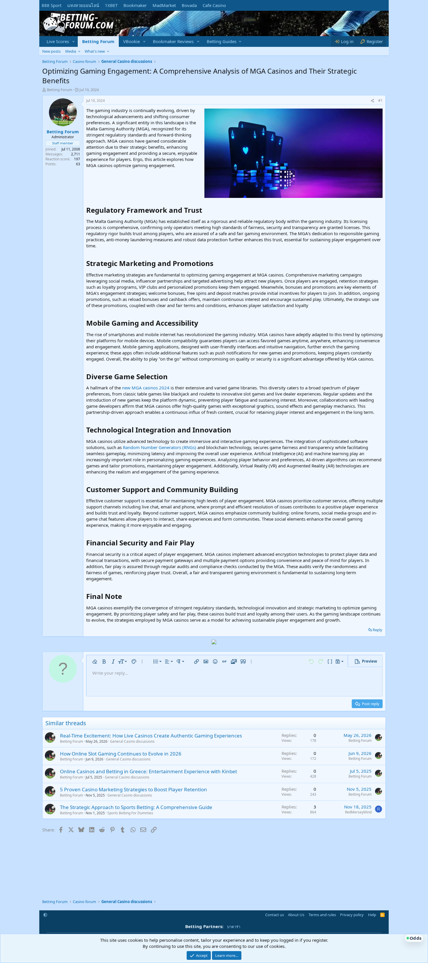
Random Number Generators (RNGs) (160, 447)
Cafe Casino (214, 5)
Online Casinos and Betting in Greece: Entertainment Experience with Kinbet (148, 771)
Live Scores (58, 41)
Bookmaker (135, 5)
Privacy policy (352, 914)
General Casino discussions (132, 741)
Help (372, 914)
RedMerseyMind (358, 812)
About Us (296, 914)
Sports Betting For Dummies (130, 813)
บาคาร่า (233, 926)
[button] (74, 41)
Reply (377, 629)
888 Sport (51, 5)
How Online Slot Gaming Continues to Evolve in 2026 (120, 753)
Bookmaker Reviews (173, 41)
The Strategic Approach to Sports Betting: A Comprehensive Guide (136, 807)
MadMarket (164, 5)
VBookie (131, 41)
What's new (95, 51)
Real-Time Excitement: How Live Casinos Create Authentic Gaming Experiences (151, 735)
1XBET (111, 5)
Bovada (189, 5)
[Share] (372, 100)
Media (70, 51)
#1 (380, 100)
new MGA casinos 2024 (145, 388)
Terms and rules (322, 914)
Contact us (274, 914)
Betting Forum (98, 41)
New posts (51, 51)
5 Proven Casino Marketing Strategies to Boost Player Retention (133, 789)
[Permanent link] (205, 210)
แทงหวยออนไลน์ (83, 5)
